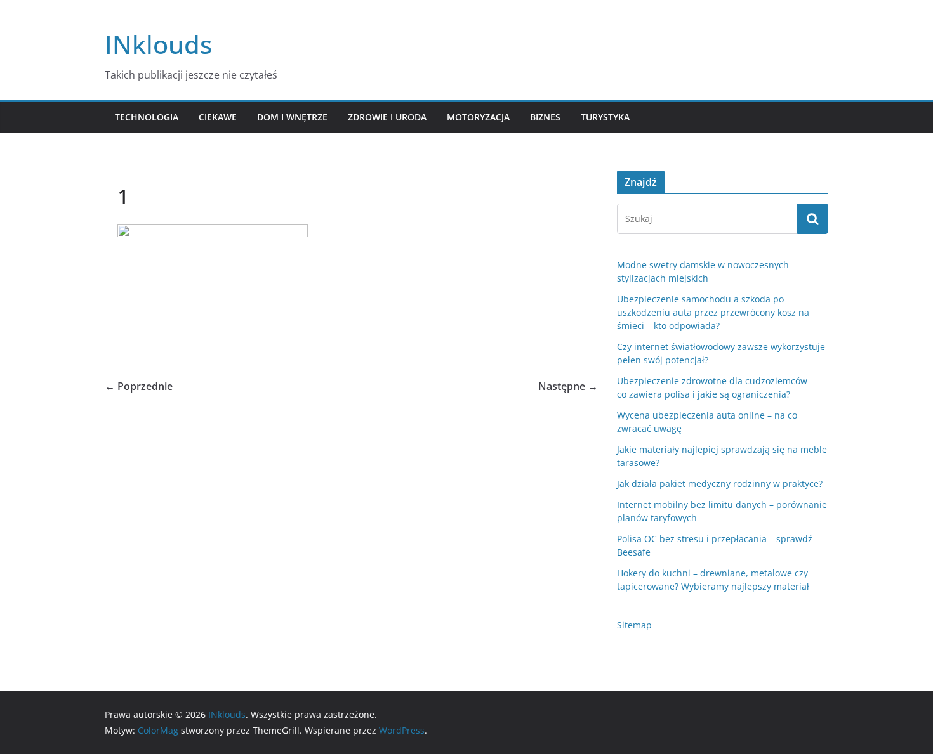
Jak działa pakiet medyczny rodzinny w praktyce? (720, 484)
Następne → (568, 386)
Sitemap (634, 625)
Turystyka (605, 117)
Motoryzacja (478, 117)
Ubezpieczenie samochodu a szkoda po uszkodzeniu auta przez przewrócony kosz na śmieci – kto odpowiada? (713, 312)
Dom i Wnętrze (292, 117)
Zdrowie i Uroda (387, 117)
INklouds (158, 44)
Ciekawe (218, 117)
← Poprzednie (139, 386)
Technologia (146, 117)
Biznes (545, 117)
